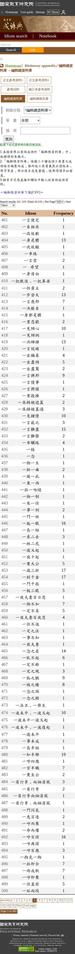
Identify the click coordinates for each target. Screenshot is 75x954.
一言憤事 (30, 382)
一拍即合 (30, 863)
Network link (54, 935)
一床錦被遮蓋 (30, 402)
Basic (56, 12)
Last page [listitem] (29, 905)
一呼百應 (30, 850)
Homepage (11, 12)
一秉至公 (30, 774)
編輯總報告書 (39, 98)
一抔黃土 (30, 288)
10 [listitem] (60, 900)
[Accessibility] (26, 949)
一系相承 (30, 226)
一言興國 (30, 388)
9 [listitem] (55, 900)
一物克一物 (31, 857)
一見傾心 (30, 328)
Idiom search (15, 36)
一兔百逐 (30, 816)
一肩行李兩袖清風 (30, 795)
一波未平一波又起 (30, 720)
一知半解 (30, 754)
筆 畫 (11, 120)
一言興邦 (30, 375)
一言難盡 (30, 429)
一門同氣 (30, 810)
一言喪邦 (30, 301)
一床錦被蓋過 (30, 409)
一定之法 (30, 630)
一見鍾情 (30, 415)
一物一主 (30, 462)
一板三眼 (30, 590)
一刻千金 (30, 577)
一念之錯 (30, 698)
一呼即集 (30, 877)
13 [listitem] (2, 905)
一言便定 (30, 220)
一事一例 (30, 509)
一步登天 (30, 294)
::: (2, 12)
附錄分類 (13, 110)
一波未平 (30, 734)
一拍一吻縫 (31, 489)
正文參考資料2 (39, 80)
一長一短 (30, 530)
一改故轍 (30, 246)
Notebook (47, 36)
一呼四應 (30, 761)
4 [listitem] (29, 900)
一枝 (30, 449)
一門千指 (30, 583)
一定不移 (30, 664)
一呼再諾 (30, 843)
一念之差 (30, 651)
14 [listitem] (7, 905)
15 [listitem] (12, 905)
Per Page (50, 201)
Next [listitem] (19, 905)
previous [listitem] (6, 900)
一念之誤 (30, 691)
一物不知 (30, 603)
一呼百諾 (30, 837)
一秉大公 (30, 563)
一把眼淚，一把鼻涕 (30, 281)
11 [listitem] (65, 900)
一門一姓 (30, 516)
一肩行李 (30, 789)
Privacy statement (21, 935)
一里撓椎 (30, 395)
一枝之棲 (30, 684)
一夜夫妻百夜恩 (30, 617)
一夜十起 (30, 556)
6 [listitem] (39, 900)
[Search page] (18, 31)
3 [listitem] (24, 900)
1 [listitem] (14, 900)
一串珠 (30, 253)
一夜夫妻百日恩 (30, 597)
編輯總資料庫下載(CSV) (21, 192)
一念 (30, 456)
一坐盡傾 (30, 362)
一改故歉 (30, 233)
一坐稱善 (30, 355)
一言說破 (30, 348)
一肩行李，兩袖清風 (30, 781)
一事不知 (30, 637)
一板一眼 (30, 523)
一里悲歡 (30, 321)
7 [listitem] (45, 900)
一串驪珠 (30, 442)
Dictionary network (38, 935)
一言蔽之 (30, 422)
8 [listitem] (50, 900)
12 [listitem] (70, 900)
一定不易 (30, 610)
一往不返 (30, 624)
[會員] (63, 12)
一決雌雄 (30, 341)
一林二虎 (30, 543)
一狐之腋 (30, 677)
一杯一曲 (30, 469)
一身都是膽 (31, 315)
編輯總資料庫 (13, 98)
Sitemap (40, 12)
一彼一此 (30, 476)
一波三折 (30, 570)
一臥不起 (30, 657)
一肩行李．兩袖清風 (30, 803)
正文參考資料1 (13, 80)
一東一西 (30, 483)
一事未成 (30, 741)
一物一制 (30, 496)
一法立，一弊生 (30, 705)
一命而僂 (30, 830)
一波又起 (30, 550)
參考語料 (13, 89)
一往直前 (30, 884)
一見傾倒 (30, 335)
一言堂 (30, 260)
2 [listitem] (19, 900)
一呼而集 (30, 823)
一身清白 (30, 273)
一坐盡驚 (30, 368)
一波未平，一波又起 (30, 712)
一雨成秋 (30, 870)
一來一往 (30, 503)
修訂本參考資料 (39, 89)
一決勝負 (30, 308)
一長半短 (30, 747)
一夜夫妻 (30, 644)
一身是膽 (30, 240)
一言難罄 (30, 436)
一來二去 (30, 536)
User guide (27, 12)
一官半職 (30, 767)
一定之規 (30, 671)
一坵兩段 (30, 890)
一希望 (30, 267)
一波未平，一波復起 (30, 727)
